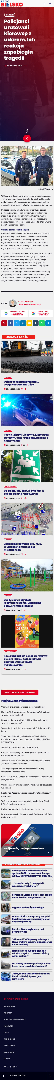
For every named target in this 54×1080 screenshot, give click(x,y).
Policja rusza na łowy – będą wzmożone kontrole (23, 809)
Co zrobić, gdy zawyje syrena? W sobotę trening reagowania (24, 492)
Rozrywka (9, 844)
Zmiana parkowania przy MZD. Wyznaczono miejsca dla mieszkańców (23, 547)
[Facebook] (17, 1067)
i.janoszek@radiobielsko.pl (29, 304)
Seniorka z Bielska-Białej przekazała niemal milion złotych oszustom (32, 896)
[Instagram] (14, 1067)
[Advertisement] (27, 98)
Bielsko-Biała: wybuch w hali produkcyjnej (28, 930)
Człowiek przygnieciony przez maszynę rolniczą (23, 707)
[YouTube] (5, 1067)
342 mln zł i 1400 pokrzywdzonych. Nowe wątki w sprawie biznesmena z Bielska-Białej (32, 942)
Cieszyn (10, 15)
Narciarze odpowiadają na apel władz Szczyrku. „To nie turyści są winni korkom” (30, 953)
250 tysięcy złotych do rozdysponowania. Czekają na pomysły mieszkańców (22, 603)
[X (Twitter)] (8, 1067)
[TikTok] (11, 1067)
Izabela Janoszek (26, 302)
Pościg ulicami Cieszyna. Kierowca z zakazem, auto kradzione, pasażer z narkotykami (26, 437)
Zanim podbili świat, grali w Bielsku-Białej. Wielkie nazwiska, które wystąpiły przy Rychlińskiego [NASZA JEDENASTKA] (25, 739)
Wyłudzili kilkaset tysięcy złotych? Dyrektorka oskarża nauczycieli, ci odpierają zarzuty (31, 919)
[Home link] (12, 4)
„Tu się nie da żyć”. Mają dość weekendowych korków (28, 885)
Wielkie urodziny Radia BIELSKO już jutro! (19, 747)
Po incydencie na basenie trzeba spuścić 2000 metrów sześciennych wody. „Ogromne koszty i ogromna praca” (31, 874)
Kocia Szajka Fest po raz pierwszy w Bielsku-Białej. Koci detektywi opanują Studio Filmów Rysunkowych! (25, 660)
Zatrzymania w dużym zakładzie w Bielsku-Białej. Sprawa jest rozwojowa (31, 976)
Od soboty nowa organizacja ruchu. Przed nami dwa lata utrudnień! (31, 965)
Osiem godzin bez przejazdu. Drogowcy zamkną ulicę (21, 383)
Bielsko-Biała (10, 486)
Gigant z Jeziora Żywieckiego (28, 907)
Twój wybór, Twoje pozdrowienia (24, 848)
